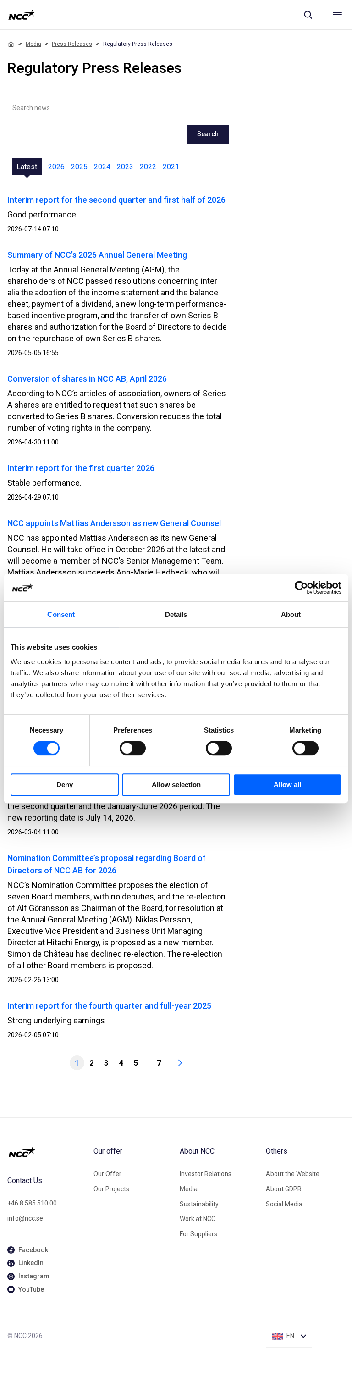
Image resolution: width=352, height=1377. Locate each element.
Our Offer (107, 1173)
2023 (125, 166)
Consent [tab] (61, 614)
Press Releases (72, 44)
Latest (26, 166)
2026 (56, 166)
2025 (79, 166)
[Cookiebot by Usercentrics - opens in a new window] (301, 587)
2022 (148, 166)
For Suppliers (198, 1234)
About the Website (292, 1173)
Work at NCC (197, 1218)
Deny (64, 784)
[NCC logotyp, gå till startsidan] (22, 14)
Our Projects (111, 1189)
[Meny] (337, 14)
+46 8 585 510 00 (32, 1203)
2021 (171, 166)
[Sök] (308, 14)
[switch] (133, 748)
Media (33, 44)
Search (208, 134)
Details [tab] (176, 614)
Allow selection (176, 784)
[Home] (11, 44)
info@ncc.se (25, 1218)
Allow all (287, 784)
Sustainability (199, 1204)
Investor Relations (205, 1173)
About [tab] (291, 614)
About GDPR (284, 1189)
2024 (102, 166)
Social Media (284, 1204)
